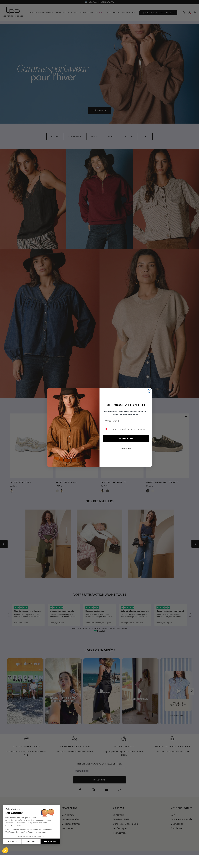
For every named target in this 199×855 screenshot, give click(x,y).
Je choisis (31, 841)
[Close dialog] (149, 390)
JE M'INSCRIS (126, 438)
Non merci (12, 841)
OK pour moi (50, 841)
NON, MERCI (126, 448)
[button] (5, 850)
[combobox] (107, 429)
